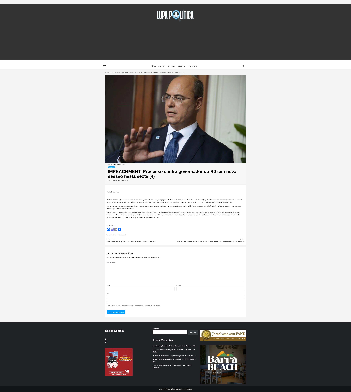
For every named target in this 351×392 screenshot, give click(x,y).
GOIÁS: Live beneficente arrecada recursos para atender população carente (210, 240)
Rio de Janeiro (122, 235)
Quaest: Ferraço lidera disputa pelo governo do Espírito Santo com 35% (174, 360)
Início (153, 66)
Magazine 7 (179, 389)
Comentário (111, 262)
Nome (109, 285)
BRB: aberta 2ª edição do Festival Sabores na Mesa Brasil (131, 240)
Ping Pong (192, 66)
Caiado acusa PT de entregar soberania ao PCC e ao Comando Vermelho (172, 366)
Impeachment (114, 235)
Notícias (171, 66)
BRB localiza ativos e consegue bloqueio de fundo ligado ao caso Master (174, 351)
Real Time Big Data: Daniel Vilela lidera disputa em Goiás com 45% (174, 346)
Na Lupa (181, 66)
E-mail (179, 285)
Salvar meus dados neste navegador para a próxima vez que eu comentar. (133, 306)
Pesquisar (156, 328)
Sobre (161, 66)
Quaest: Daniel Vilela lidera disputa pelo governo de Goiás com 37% (175, 356)
